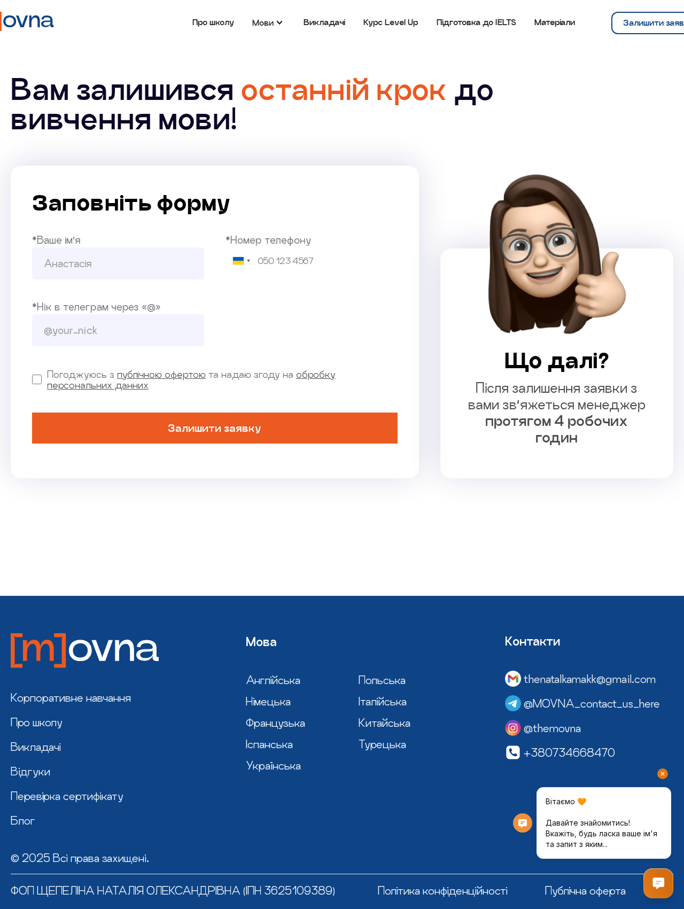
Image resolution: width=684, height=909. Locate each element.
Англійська (273, 679)
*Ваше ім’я (56, 240)
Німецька (268, 701)
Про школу (213, 22)
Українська (273, 765)
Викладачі (324, 22)
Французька (275, 722)
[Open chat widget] (658, 883)
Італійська (383, 701)
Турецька (382, 743)
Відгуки (30, 771)
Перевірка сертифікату (67, 795)
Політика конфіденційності (443, 890)
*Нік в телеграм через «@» (96, 307)
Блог (23, 820)
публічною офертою (161, 374)
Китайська (384, 722)
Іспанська (269, 743)
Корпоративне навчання (71, 697)
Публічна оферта (585, 890)
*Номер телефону (269, 240)
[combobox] (241, 261)
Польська (382, 679)
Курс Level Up (390, 22)
